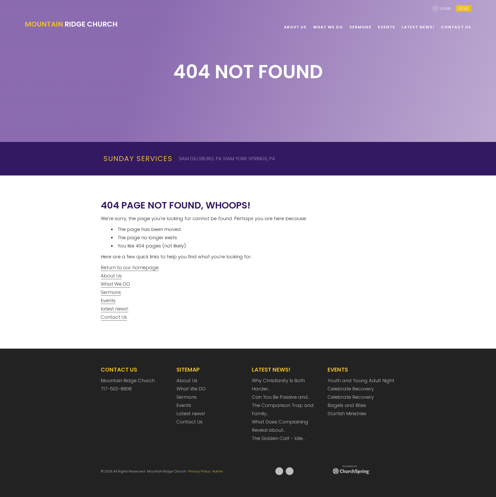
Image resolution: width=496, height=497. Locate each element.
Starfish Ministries (347, 413)
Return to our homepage (130, 267)
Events (108, 300)
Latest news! (190, 413)
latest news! (114, 309)
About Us (111, 275)
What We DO (115, 284)
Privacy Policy (199, 471)
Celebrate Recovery (351, 389)
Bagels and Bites (347, 405)
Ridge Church (71, 24)
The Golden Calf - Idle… (278, 438)
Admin (217, 471)
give (464, 8)
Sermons (111, 292)
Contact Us (114, 317)
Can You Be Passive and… (281, 397)
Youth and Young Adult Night (361, 380)
